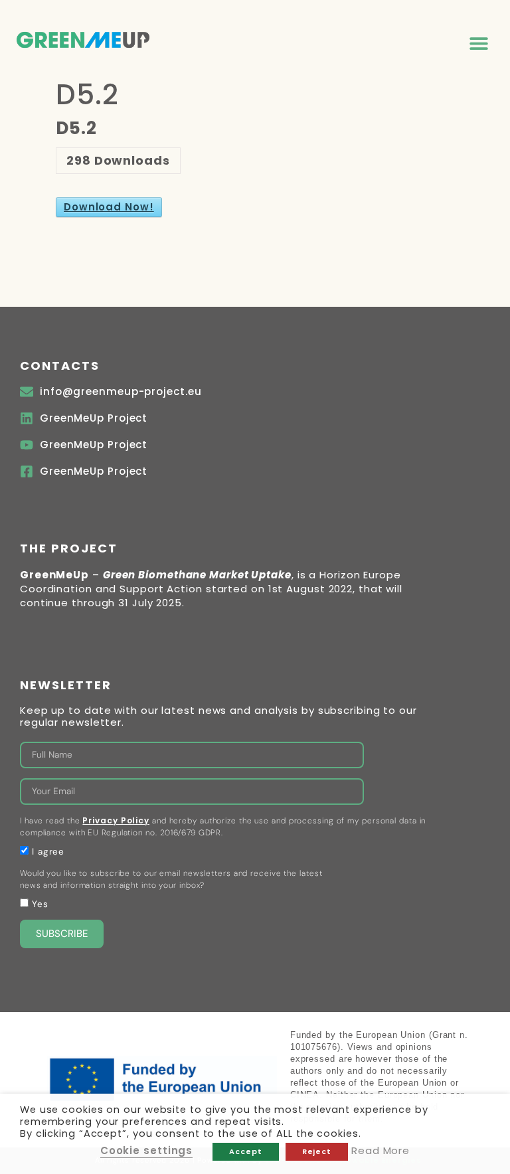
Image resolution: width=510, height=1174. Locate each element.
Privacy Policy (115, 820)
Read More (380, 1150)
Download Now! (109, 207)
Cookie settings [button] (146, 1150)
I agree (48, 851)
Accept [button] (245, 1151)
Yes (40, 904)
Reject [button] (316, 1151)
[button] (478, 43)
